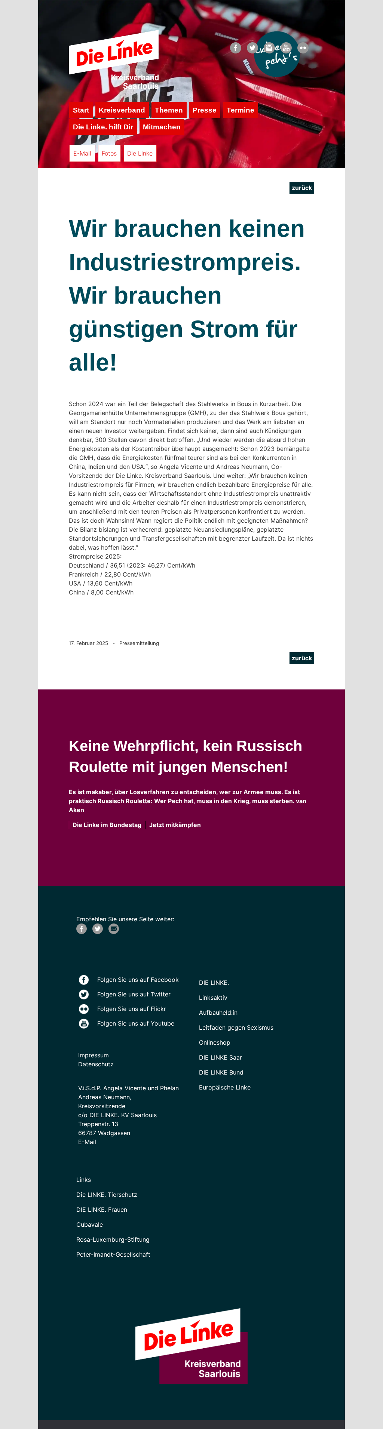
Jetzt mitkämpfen (173, 825)
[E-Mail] (113, 931)
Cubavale (89, 1224)
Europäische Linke (225, 1087)
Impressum (93, 1055)
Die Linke (140, 153)
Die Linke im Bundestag (105, 825)
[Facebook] (81, 931)
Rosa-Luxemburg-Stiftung (113, 1239)
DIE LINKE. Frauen (101, 1209)
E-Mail (82, 153)
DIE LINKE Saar (220, 1057)
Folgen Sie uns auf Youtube (135, 1023)
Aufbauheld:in (218, 1012)
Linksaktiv (213, 997)
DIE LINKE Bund (221, 1072)
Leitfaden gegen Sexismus (236, 1027)
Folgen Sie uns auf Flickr (131, 1008)
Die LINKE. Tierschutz (106, 1194)
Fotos (109, 153)
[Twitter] (97, 931)
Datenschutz (96, 1064)
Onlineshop (214, 1042)
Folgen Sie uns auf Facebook (138, 979)
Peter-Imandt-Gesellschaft (113, 1254)
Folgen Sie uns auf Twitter (134, 994)
